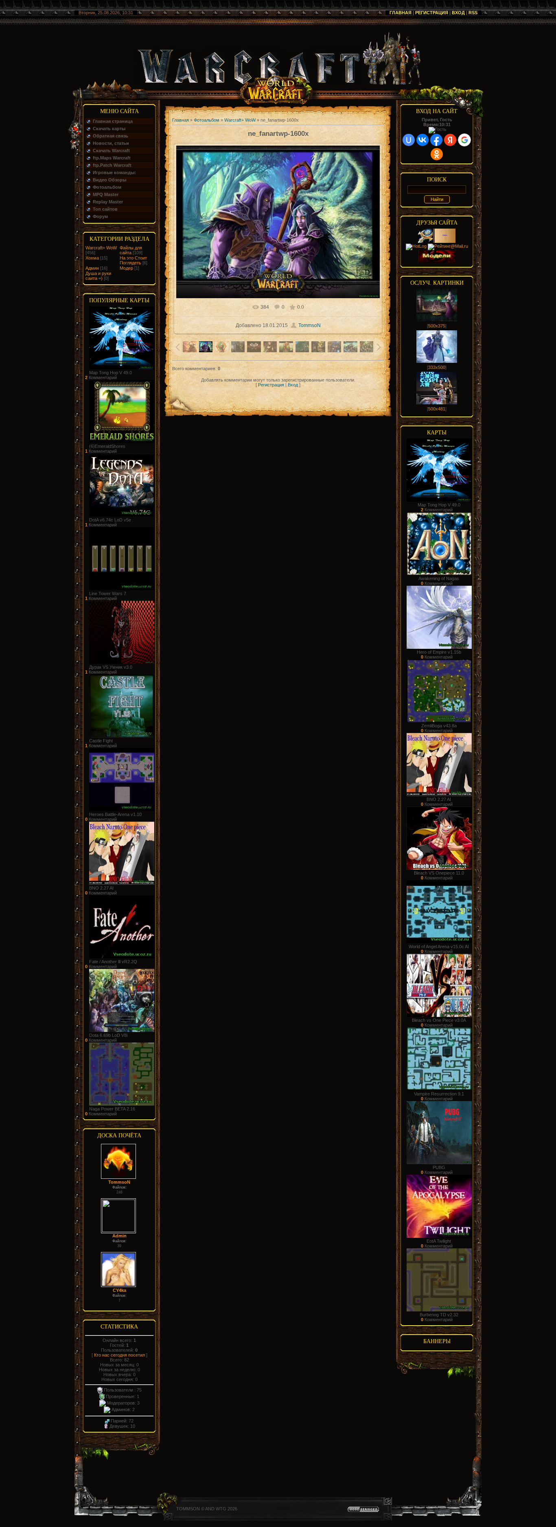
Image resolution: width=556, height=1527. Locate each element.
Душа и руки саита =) (98, 276)
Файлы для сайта (131, 250)
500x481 (436, 408)
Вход (458, 12)
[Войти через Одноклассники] (437, 154)
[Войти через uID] (409, 140)
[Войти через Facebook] (436, 140)
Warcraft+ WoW (101, 247)
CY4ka (119, 1290)
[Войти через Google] (464, 139)
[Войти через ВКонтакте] (422, 140)
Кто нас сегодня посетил (119, 1354)
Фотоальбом (206, 120)
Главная (401, 12)
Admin (119, 1235)
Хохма (92, 257)
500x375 (436, 325)
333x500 (436, 367)
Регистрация (431, 12)
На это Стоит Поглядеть (133, 260)
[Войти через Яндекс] (450, 140)
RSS (472, 12)
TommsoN (119, 1182)
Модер (126, 268)
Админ (92, 268)
